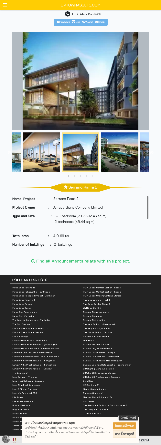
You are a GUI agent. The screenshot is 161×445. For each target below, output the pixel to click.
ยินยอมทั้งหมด (124, 426)
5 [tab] (92, 176)
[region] (80, 225)
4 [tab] (86, 176)
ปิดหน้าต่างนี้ (128, 417)
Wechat (89, 21)
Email (101, 21)
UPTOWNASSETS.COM (81, 5)
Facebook (64, 21)
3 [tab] (80, 176)
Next (152, 153)
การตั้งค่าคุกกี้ (124, 434)
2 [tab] (75, 176)
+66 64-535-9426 (86, 14)
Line (77, 21)
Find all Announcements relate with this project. (82, 261)
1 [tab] (69, 176)
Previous (9, 153)
